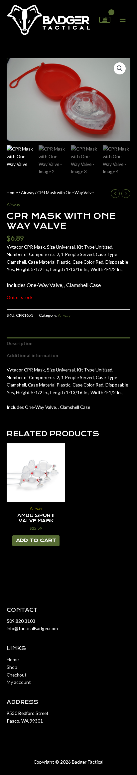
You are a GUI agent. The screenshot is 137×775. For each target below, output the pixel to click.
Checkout (17, 675)
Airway (27, 192)
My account (19, 682)
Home (12, 192)
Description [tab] (20, 343)
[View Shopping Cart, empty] (104, 20)
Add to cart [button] (36, 540)
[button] (120, 68)
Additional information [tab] (32, 355)
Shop (12, 667)
